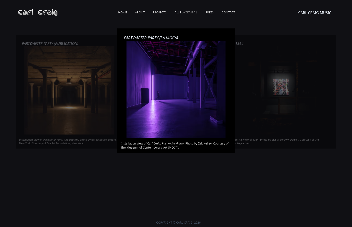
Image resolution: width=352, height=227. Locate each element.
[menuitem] (122, 12)
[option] (176, 101)
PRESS (209, 12)
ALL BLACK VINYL (186, 12)
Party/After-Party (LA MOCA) (151, 37)
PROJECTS (159, 12)
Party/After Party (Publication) (50, 43)
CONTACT (228, 12)
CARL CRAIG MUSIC (314, 12)
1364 (239, 43)
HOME (122, 12)
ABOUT (140, 12)
